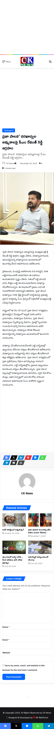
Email (5, 640)
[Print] (20, 462)
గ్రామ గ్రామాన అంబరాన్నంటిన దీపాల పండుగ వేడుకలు (39, 531)
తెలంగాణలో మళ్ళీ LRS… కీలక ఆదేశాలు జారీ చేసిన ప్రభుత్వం (12, 560)
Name (6, 627)
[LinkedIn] (20, 457)
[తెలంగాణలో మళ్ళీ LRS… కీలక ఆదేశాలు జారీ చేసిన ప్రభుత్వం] (14, 547)
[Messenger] (35, 457)
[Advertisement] (27, 27)
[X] (13, 457)
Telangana (8, 130)
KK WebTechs (42, 717)
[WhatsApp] (42, 457)
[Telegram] (6, 462)
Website (6, 652)
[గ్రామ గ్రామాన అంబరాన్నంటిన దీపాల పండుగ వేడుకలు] (40, 520)
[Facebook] (6, 457)
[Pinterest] (27, 457)
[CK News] (27, 61)
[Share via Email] (13, 462)
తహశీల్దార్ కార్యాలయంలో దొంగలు (38, 558)
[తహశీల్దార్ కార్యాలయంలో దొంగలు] (40, 547)
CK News (27, 493)
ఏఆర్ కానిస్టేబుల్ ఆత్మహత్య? (13, 530)
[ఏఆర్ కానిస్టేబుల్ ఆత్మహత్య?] (14, 520)
